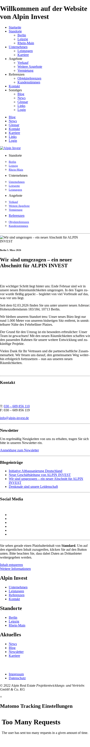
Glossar (22, 102)
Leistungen (25, 51)
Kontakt (14, 86)
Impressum (16, 674)
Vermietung (25, 70)
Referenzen (16, 215)
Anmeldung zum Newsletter (19, 450)
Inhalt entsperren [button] (11, 565)
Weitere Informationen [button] (15, 569)
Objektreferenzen (29, 78)
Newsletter (16, 652)
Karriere (23, 55)
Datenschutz (17, 678)
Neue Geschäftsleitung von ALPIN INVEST (40, 475)
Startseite (15, 27)
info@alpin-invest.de (14, 418)
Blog (20, 94)
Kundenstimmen (28, 82)
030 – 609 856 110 (17, 406)
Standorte (15, 31)
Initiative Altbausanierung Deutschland (35, 471)
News (21, 98)
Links (21, 106)
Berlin (21, 35)
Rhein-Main (25, 43)
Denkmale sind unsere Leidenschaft (33, 486)
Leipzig (22, 39)
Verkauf (22, 62)
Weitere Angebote (29, 66)
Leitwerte (14, 185)
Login (21, 110)
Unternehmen (18, 47)
